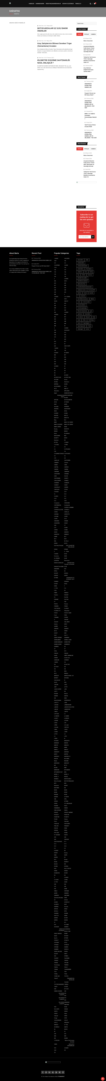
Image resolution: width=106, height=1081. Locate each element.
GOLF (55, 635)
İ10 (65, 662)
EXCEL (65, 583)
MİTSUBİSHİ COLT (58, 772)
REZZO (56, 864)
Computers (56, 503)
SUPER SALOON (58, 951)
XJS (65, 1033)
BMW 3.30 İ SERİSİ (68, 424)
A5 (65, 370)
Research (88, 317)
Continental (67, 505)
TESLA (65, 967)
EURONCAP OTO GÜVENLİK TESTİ (70, 578)
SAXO (65, 897)
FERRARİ (56, 599)
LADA (65, 702)
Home (11, 13)
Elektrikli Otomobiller (59, 566)
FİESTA (56, 604)
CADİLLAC (56, 460)
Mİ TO (65, 765)
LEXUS (55, 722)
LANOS (56, 711)
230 (65, 287)
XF (54, 1031)
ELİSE (65, 566)
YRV (55, 1048)
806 (55, 355)
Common (93, 34)
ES (64, 571)
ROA (55, 868)
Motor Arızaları (57, 781)
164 (65, 274)
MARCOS (66, 745)
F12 (65, 588)
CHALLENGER (57, 480)
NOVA (65, 794)
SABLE (55, 891)
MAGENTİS (66, 740)
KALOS (66, 693)
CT (65, 525)
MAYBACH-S (67, 756)
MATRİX (66, 754)
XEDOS (65, 1029)
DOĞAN (66, 549)
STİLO (65, 942)
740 (55, 350)
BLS (65, 420)
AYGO (65, 411)
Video (65, 1013)
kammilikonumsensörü (83, 299)
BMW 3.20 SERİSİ (58, 424)
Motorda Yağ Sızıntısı (82, 311)
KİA (55, 698)
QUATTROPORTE (58, 841)
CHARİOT (56, 485)
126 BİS (66, 265)
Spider (55, 935)
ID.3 (55, 671)
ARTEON (56, 399)
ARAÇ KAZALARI (68, 395)
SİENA (65, 915)
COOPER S (66, 509)
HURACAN (56, 660)
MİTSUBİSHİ (67, 769)
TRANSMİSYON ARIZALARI (70, 979)
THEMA (56, 969)
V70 (65, 997)
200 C (65, 281)
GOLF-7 (66, 635)
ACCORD (56, 379)
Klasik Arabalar (57, 700)
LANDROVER (67, 709)
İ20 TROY (56, 666)
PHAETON (66, 814)
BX (65, 440)
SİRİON (55, 920)
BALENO (56, 415)
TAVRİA (56, 962)
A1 (65, 366)
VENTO (56, 1011)
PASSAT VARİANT (68, 812)
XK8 (55, 1036)
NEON (55, 790)
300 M (55, 301)
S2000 (65, 882)
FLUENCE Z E (57, 610)
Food (55, 615)
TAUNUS (56, 960)
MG (55, 765)
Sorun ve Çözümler (68, 3)
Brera (55, 433)
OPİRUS (56, 801)
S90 (55, 888)
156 (65, 272)
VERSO (66, 1011)
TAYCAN (66, 962)
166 (55, 276)
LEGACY (56, 718)
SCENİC (56, 902)
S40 (55, 884)
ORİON (55, 803)
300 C (65, 299)
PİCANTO (66, 817)
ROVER (66, 873)
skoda (79, 320)
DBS (55, 541)
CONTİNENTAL (57, 505)
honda (85, 293)
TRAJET (56, 978)
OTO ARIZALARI (68, 803)
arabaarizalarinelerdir (82, 265)
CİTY (65, 491)
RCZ (55, 859)
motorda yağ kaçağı (82, 308)
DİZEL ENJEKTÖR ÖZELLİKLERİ (70, 546)
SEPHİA (56, 909)
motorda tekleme (82, 305)
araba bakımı (81, 268)
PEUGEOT (56, 814)
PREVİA (56, 828)
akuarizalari (80, 259)
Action (65, 379)
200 (55, 281)
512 (65, 332)
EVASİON (66, 581)
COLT (65, 500)
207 (55, 285)
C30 (55, 451)
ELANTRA (56, 560)
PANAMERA (57, 808)
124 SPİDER (57, 265)
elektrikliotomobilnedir (83, 280)
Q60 (55, 839)
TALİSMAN (66, 958)
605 (55, 341)
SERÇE (65, 909)
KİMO (65, 698)
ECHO (65, 553)
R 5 (55, 848)
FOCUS (55, 613)
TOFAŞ (55, 974)
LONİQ (65, 731)
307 (65, 305)
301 (55, 303)
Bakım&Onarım (40, 3)
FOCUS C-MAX (67, 613)
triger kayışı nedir (81, 326)
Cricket (83, 274)
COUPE (66, 516)
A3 (65, 368)
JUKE (65, 689)
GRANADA (66, 637)
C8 (65, 458)
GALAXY (56, 621)
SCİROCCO (66, 902)
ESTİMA (56, 577)
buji (78, 274)
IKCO (55, 673)
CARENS (56, 469)
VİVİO (65, 1018)
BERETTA (66, 417)
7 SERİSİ (56, 348)
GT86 (55, 651)
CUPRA (56, 529)
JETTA (65, 687)
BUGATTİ (56, 438)
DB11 (65, 538)
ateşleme (80, 271)
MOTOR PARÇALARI (69, 781)
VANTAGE (66, 1004)
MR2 (65, 783)
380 (55, 312)
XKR (65, 1036)
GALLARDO (67, 621)
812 (55, 357)
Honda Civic (67, 657)
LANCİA (56, 709)
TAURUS (66, 960)
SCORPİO (56, 904)
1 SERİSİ (56, 258)
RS (54, 875)
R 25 (65, 846)
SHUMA (66, 913)
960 (55, 364)
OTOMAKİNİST (61, 1076)
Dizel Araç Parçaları (58, 545)
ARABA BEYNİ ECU (68, 393)
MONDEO (56, 778)
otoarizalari (87, 314)
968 (65, 364)
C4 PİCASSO (67, 453)
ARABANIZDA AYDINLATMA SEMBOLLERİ (88, 85)
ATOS (55, 402)
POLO (55, 821)
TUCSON (66, 982)
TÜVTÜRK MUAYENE (59, 984)
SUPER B (66, 949)
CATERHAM (57, 473)
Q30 (55, 837)
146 (55, 269)
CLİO (55, 498)
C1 (54, 447)
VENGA (66, 1009)
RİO (65, 864)
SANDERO (56, 895)
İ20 (55, 664)
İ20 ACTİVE (67, 664)
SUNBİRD (56, 949)
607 (65, 341)
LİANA (55, 725)
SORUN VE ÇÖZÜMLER (61, 929)
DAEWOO (66, 532)
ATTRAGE (66, 402)
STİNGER (56, 944)
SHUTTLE (56, 915)
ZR (65, 1050)
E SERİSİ (56, 553)
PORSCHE (56, 823)
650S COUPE (67, 346)
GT (55, 648)
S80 (65, 886)
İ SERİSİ (56, 662)
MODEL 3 (56, 774)
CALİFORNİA (67, 460)
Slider (84, 320)
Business (56, 440)
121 (65, 263)
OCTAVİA (66, 796)
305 (65, 303)
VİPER (65, 1015)
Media (55, 761)
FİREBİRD (56, 606)
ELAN (65, 558)
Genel (65, 626)
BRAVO (66, 431)
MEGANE (66, 761)
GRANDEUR (67, 644)
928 (65, 359)
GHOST (56, 633)
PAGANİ (56, 805)
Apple (55, 393)
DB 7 (65, 536)
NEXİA (55, 792)
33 (54, 310)
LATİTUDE (56, 713)
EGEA (65, 556)
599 (65, 337)
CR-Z (65, 518)
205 (55, 283)
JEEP (55, 687)
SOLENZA (56, 926)
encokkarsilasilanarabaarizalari (85, 286)
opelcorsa (80, 314)
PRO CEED (56, 832)
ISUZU (55, 682)
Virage (55, 1018)
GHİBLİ (65, 630)
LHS (65, 722)
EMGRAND (56, 568)
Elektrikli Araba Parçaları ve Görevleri (69, 563)
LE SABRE (66, 716)
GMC (65, 633)
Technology (57, 965)
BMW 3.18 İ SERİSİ (68, 422)
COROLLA (66, 512)
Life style (66, 725)
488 (55, 325)
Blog (55, 420)
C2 (65, 447)
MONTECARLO (67, 778)
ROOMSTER (57, 873)
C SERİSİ (66, 442)
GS (65, 646)
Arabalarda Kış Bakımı (60, 396)
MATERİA (66, 752)
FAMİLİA (66, 592)
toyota (79, 323)
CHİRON (66, 487)
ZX (55, 1052)
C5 (54, 455)
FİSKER (66, 606)
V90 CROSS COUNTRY (61, 1003)
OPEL (65, 799)
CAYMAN (66, 473)
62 (64, 343)
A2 (54, 368)
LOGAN (56, 731)
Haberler (31, 3)
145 (65, 267)
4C (65, 325)
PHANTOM (56, 817)
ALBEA (65, 384)
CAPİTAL (56, 467)
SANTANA (66, 895)
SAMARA (66, 893)
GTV (65, 651)
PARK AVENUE (57, 810)
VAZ (55, 1006)
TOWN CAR (57, 976)
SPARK (65, 933)
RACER (55, 852)
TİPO (65, 971)
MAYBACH (56, 756)
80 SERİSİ (66, 352)
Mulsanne (56, 785)
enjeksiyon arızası (82, 289)
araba (87, 259)
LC (65, 713)
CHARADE (56, 482)
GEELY (65, 624)
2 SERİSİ (66, 278)
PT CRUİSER (57, 835)
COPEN (56, 512)
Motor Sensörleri (88, 41)
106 (65, 260)
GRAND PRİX (67, 642)
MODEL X (56, 776)
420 (55, 319)
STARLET (56, 940)
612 (55, 343)
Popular (86, 34)
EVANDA (56, 581)
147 (65, 269)
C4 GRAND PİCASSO (59, 453)
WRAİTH (56, 1024)
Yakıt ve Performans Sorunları (69, 1041)
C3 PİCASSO (67, 449)
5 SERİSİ (66, 328)
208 (65, 285)
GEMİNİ (56, 626)
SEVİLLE (56, 911)
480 (65, 323)
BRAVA (55, 431)
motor (79, 301)
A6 (54, 373)
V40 (65, 991)
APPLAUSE (66, 390)
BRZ (65, 435)
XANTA (66, 1027)
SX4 (55, 956)
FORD (65, 615)
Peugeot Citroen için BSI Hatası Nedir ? (41, 266)
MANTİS (56, 745)
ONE (55, 799)
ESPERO (56, 575)
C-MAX (66, 444)
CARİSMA (56, 471)
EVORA (56, 583)
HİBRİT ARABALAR (68, 655)
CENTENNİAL (57, 478)
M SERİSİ (56, 740)
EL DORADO (57, 558)
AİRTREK (56, 384)
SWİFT (65, 953)
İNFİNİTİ (56, 678)
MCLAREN (66, 758)
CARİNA (66, 469)
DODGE (55, 549)
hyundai (91, 293)
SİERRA (56, 917)
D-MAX (66, 529)
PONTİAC (66, 821)
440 (55, 321)
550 (55, 334)
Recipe (65, 859)
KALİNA (56, 693)
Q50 (65, 837)
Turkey (89, 326)
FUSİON (66, 617)
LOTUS (55, 734)
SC (55, 900)
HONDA (56, 657)
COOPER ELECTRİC (58, 509)
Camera (66, 462)
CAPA (65, 464)
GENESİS (56, 628)
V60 (65, 995)
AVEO (55, 411)
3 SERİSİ (56, 296)
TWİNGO (66, 984)
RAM (55, 855)
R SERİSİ (56, 850)
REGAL (55, 861)
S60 (65, 884)
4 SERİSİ (66, 312)
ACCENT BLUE (57, 377)
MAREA (56, 747)
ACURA (56, 381)
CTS (55, 527)
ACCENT (66, 375)
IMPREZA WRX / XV (69, 675)
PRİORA (56, 830)
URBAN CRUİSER (58, 991)
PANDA (66, 808)
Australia (56, 406)
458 (65, 321)
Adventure (66, 381)
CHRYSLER (56, 489)
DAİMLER (66, 534)
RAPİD (65, 855)
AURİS (65, 404)
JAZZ (65, 684)
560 (65, 334)
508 (55, 332)
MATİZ (55, 754)
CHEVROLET (57, 487)
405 (65, 314)
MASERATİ (56, 752)
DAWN (55, 536)
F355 (55, 590)
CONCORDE (67, 503)
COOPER (56, 507)
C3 (54, 449)
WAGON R (66, 1022)
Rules (94, 317)
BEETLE (66, 415)
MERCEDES (56, 763)
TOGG (65, 974)
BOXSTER (66, 429)
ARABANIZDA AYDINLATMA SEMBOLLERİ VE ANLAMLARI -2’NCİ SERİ (89, 104)
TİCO (55, 971)
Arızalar (66, 397)
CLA (65, 494)
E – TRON (66, 551)
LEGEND (56, 720)
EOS (65, 568)
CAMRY (56, 464)
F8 (64, 590)
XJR (55, 1033)
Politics (66, 819)
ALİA (65, 386)
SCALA (66, 900)
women (87, 329)
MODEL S (66, 774)
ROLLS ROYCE (67, 868)
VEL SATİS (56, 1009)
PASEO (65, 810)
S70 (55, 886)
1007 (55, 260)
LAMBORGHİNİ (67, 704)
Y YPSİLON (56, 1040)
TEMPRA (66, 965)
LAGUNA (56, 704)
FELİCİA (66, 597)
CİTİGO (66, 489)
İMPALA (66, 673)
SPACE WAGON (58, 933)
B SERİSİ (56, 413)
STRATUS (66, 944)
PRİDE (65, 828)
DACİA (55, 532)
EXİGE (55, 586)
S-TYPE (56, 882)
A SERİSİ (56, 366)
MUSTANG (56, 787)
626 (55, 346)
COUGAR (56, 516)
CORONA (56, 514)
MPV (55, 783)
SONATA (66, 926)
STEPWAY (56, 942)
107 (55, 263)
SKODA (66, 920)
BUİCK (65, 438)
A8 (54, 375)
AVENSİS (56, 408)
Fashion (56, 595)
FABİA (55, 592)
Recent (80, 34)
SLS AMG (66, 924)
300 (55, 299)
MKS (65, 772)
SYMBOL (66, 956)
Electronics (67, 560)
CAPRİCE (66, 467)
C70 (55, 458)
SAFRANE (66, 891)
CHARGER (66, 482)
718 (65, 348)
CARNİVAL (66, 471)
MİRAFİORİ (56, 769)
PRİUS (65, 830)
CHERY (66, 485)
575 (55, 337)
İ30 (65, 666)
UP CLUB (66, 989)
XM (55, 1038)
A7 (65, 373)
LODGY (66, 729)
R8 (64, 850)
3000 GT (66, 301)
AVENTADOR (67, 408)
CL (54, 494)
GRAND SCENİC (58, 644)
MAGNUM (56, 743)
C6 (65, 455)
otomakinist (80, 317)
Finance (66, 604)
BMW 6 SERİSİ (57, 426)
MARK (65, 747)
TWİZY (55, 986)
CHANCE (66, 480)
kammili (83, 295)
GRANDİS (56, 646)
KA (65, 691)
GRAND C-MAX (67, 639)
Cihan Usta (41, 25)
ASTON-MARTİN (68, 399)
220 (55, 287)
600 (65, 339)
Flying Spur (66, 610)
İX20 (65, 682)
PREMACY (66, 826)
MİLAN (55, 767)
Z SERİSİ (66, 1048)
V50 (65, 993)
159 (55, 274)
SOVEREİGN (67, 929)
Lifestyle (56, 727)
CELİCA (66, 476)
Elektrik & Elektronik (58, 562)
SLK (55, 924)
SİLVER (66, 917)
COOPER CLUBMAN (68, 507)
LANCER (56, 707)
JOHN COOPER (57, 689)
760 (65, 350)
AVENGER (66, 406)
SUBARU (66, 947)
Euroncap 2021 (91, 289)
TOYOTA (66, 976)
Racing (65, 852)
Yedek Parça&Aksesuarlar (53, 3)
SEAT (65, 904)
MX (65, 787)
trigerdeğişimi (86, 323)
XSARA (66, 1038)
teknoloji (78, 3)
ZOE (55, 1050)
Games (56, 624)
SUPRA (66, 951)
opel (91, 311)
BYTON (56, 442)
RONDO (66, 870)
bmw (86, 271)
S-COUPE (56, 879)
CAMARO (56, 462)
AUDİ (55, 404)
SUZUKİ (56, 953)
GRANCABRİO (57, 639)
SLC (65, 922)
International (57, 680)
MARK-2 (56, 749)
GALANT (66, 619)
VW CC (56, 1022)
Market (92, 299)
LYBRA (55, 738)
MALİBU (66, 743)
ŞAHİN (55, 893)
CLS (55, 500)
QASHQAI (66, 839)
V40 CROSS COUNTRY (61, 994)
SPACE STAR (67, 931)
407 (65, 316)
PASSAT (56, 812)
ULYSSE (66, 986)
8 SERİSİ (56, 352)
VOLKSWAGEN (57, 1020)
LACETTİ (56, 702)
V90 (65, 1000)
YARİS (55, 1044)
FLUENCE (66, 608)
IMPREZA (56, 675)
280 (55, 294)
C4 (65, 451)
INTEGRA (66, 678)
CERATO (66, 478)
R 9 (65, 848)
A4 (54, 370)
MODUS (66, 776)
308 (55, 307)
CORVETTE (67, 514)
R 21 (55, 846)
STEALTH (66, 940)
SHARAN (56, 913)
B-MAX (66, 413)
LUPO (65, 736)
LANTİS (66, 711)
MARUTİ (66, 749)
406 (55, 316)
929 (55, 361)
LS (64, 734)
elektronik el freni (81, 283)
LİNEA (55, 729)
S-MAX (66, 879)
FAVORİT (66, 595)
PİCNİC (56, 819)
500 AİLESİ (66, 330)
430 (65, 319)
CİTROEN (56, 491)
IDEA (65, 671)
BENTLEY (56, 417)
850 (65, 357)
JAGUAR (56, 684)
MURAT (66, 785)
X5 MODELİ (56, 1027)
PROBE (65, 832)
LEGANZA (66, 718)
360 (65, 310)
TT (54, 982)
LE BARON (56, 716)
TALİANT (56, 958)
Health (55, 655)
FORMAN (56, 617)
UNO (55, 989)
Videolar (56, 1015)
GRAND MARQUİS (58, 642)
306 (55, 305)
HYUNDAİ (66, 660)
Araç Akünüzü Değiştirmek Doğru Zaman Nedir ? (88, 69)
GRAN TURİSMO (58, 637)
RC (65, 857)
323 (65, 307)
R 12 (55, 843)
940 (65, 361)
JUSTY (55, 691)
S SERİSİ (66, 877)
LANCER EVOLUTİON (69, 707)
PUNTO (66, 835)
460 (55, 323)
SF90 (65, 911)
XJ (64, 1031)
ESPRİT (66, 575)
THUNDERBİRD (67, 969)
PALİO (65, 805)
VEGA (65, 1006)
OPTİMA (66, 801)
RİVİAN (56, 866)
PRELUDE (56, 826)
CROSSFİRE (57, 523)
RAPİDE (56, 857)
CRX (55, 525)
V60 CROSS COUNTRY (61, 998)
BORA (65, 426)
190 (65, 276)
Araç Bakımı (89, 268)
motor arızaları (86, 301)
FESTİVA (66, 599)
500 (55, 330)
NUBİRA (56, 796)
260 (65, 292)
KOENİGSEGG (67, 700)
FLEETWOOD (57, 608)
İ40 (65, 669)
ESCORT (56, 573)
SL (54, 922)
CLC (65, 496)
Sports (55, 938)
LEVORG (66, 720)
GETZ (55, 630)
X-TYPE (66, 1024)
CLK (65, 498)
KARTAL (66, 695)
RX (65, 875)
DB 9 (55, 538)
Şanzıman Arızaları (58, 897)
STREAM (56, 947)
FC (54, 597)
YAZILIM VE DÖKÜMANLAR (70, 1045)
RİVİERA (66, 866)
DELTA (65, 543)
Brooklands (67, 433)
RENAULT (66, 861)
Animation (56, 390)
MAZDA (56, 758)
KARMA (56, 695)
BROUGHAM (57, 435)
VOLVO (66, 1020)
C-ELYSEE (56, 444)
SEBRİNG (56, 906)
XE (54, 1029)
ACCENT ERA (67, 377)
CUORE (66, 527)
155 (55, 272)
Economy (56, 556)
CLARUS (56, 496)
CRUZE (66, 523)
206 (65, 283)
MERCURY (66, 763)
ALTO (55, 388)
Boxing (55, 429)
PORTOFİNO (67, 823)
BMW (55, 422)
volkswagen (80, 329)
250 (55, 292)
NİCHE (65, 792)
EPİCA (55, 571)
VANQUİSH (66, 1002)
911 (55, 359)
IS (64, 680)
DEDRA (55, 543)
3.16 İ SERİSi (67, 296)
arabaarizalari (81, 262)
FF (54, 601)
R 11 (65, 841)
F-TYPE (56, 588)
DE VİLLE (66, 541)
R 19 (65, 843)
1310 (55, 267)
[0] (94, 4)
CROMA (66, 521)
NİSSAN (56, 794)
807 (65, 355)
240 (55, 290)
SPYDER (66, 938)
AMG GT (66, 388)
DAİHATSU (56, 534)
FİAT (65, 601)
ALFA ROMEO (57, 386)
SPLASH (66, 935)
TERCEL (56, 967)
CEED (55, 476)
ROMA (55, 870)
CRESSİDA (56, 521)
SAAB (65, 888)
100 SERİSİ (66, 258)
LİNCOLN (66, 727)
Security (66, 906)
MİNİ (65, 767)
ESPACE (66, 573)
